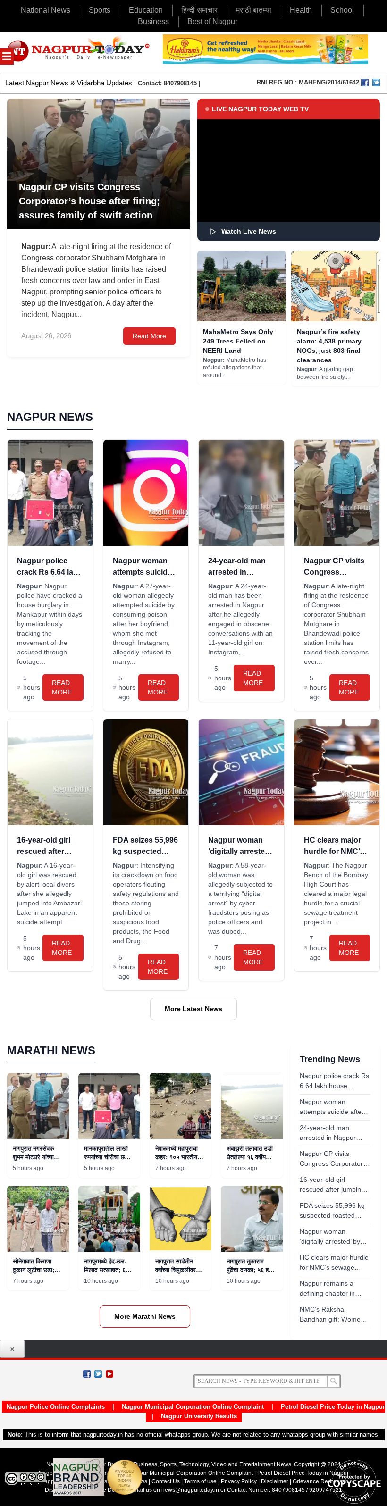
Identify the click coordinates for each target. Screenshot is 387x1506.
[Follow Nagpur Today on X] (98, 1374)
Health (301, 10)
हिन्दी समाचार (199, 10)
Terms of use (200, 1481)
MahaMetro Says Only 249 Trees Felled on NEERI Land (238, 341)
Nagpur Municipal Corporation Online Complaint (193, 1406)
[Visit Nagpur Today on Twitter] (376, 82)
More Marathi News (145, 1316)
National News (45, 10)
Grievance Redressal (320, 1481)
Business (153, 21)
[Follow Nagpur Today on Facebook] (87, 1374)
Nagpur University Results (199, 1416)
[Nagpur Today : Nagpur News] (79, 52)
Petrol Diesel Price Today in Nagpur (333, 1406)
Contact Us (165, 1481)
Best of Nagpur (212, 21)
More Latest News (193, 1008)
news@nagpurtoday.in (190, 1490)
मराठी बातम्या (253, 10)
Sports (99, 10)
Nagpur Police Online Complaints (56, 1406)
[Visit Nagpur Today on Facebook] (365, 82)
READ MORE (62, 687)
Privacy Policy (239, 1481)
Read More (149, 336)
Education (146, 10)
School (342, 10)
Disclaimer (275, 1481)
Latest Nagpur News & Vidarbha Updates (68, 83)
